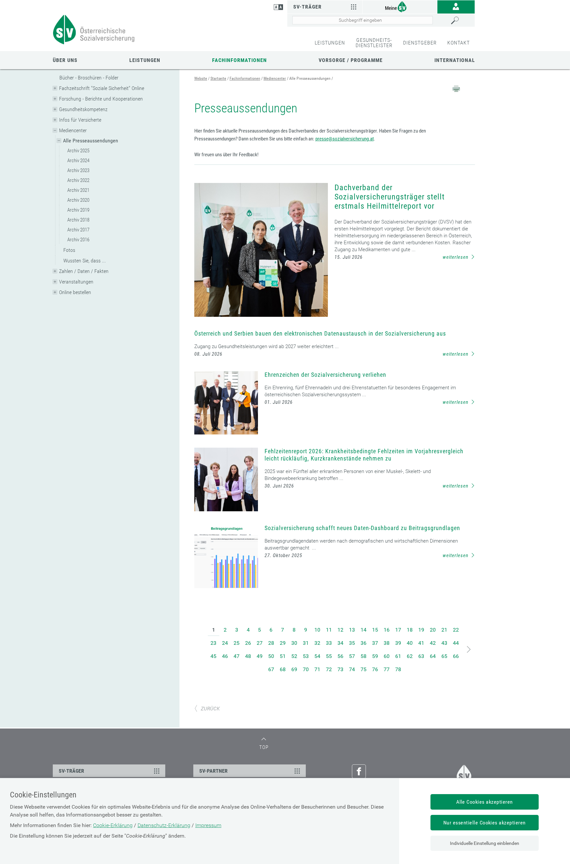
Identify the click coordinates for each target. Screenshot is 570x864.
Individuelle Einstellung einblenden (484, 843)
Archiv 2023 (78, 170)
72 (329, 669)
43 (444, 643)
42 (433, 643)
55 (329, 656)
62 (410, 656)
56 (340, 656)
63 (421, 656)
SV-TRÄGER (71, 771)
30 (294, 643)
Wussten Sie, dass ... (84, 260)
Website (200, 78)
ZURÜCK (210, 709)
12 (340, 630)
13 (352, 630)
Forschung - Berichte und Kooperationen (101, 99)
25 (236, 643)
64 (433, 656)
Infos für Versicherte (80, 120)
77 (387, 669)
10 (317, 630)
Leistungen (144, 60)
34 (340, 643)
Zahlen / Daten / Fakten (84, 271)
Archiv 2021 (78, 190)
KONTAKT (458, 43)
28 (271, 643)
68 (283, 669)
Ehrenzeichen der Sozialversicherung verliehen (325, 374)
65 (444, 656)
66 (456, 656)
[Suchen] (461, 20)
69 (294, 669)
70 (306, 669)
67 (271, 669)
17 (398, 630)
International (454, 60)
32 (317, 643)
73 (340, 669)
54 (317, 656)
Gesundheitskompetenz (83, 109)
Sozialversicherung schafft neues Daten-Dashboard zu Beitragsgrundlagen (362, 527)
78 (398, 669)
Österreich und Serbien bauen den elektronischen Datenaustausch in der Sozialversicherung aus (320, 333)
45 (213, 656)
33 (329, 643)
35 (352, 643)
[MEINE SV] (400, 6)
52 (294, 656)
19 (421, 630)
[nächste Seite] (469, 650)
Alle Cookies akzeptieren (484, 802)
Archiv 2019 (78, 210)
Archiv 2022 (78, 180)
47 (236, 656)
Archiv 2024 (78, 161)
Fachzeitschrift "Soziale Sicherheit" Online (101, 88)
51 (283, 656)
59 (375, 656)
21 (444, 630)
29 (283, 643)
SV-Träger (307, 7)
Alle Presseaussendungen (90, 140)
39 (398, 643)
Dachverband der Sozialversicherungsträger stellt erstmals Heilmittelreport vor (389, 197)
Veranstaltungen (76, 282)
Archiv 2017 (78, 230)
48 (248, 656)
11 (329, 630)
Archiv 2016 (78, 240)
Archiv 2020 (78, 200)
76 (375, 669)
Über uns (65, 60)
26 (248, 643)
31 (306, 643)
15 (375, 630)
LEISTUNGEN (330, 43)
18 (410, 630)
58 (363, 656)
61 (398, 656)
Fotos (69, 250)
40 (410, 643)
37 (375, 643)
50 (271, 656)
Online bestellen (75, 292)
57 (352, 656)
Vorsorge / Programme (351, 60)
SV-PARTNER (213, 771)
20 (433, 630)
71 (317, 669)
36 (363, 643)
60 (387, 656)
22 (456, 630)
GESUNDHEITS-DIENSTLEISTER (374, 42)
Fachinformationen (239, 60)
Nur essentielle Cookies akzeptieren (484, 822)
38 (387, 643)
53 (306, 656)
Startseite (218, 78)
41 (421, 643)
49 (260, 656)
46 (225, 656)
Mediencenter (73, 130)
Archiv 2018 (78, 220)
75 (363, 669)
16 (387, 630)
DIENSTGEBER (420, 43)
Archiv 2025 (78, 151)
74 (352, 669)
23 (213, 643)
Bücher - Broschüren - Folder (88, 77)
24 (225, 643)
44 (456, 643)
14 (363, 630)
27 (260, 643)
